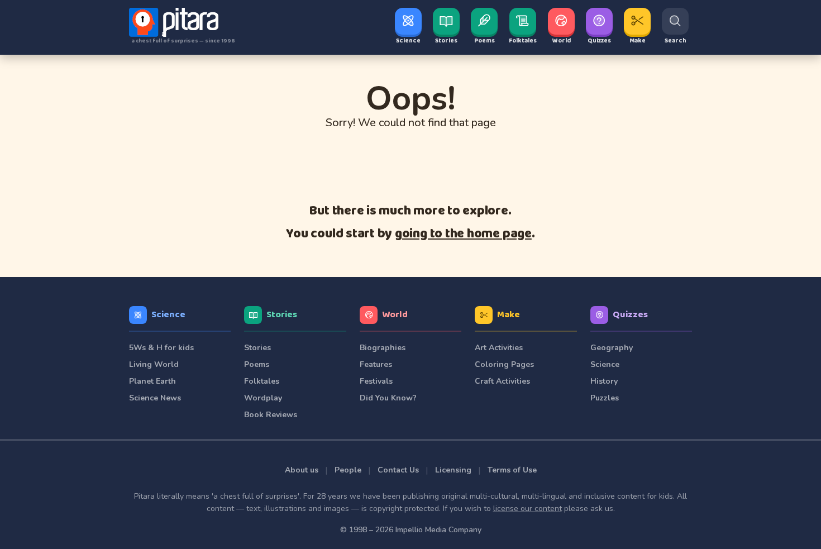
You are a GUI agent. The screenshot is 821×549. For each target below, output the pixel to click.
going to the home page (463, 233)
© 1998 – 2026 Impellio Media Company (410, 529)
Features (376, 364)
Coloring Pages (504, 364)
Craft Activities (502, 381)
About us (301, 470)
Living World (154, 364)
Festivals (376, 381)
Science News (155, 398)
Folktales (261, 381)
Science (168, 314)
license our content (527, 508)
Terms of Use (512, 470)
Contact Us (398, 470)
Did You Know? (388, 398)
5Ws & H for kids (161, 347)
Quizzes (630, 314)
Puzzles (604, 398)
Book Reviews (270, 414)
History (604, 381)
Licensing (453, 470)
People (348, 470)
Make (508, 314)
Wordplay (263, 398)
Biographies (382, 347)
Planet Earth (152, 381)
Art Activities (499, 347)
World (395, 314)
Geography (611, 347)
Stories (281, 314)
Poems (256, 364)
